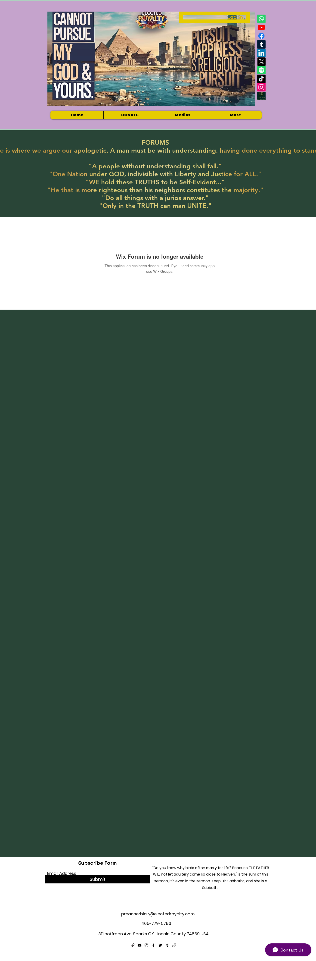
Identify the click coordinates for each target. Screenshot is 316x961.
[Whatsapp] (261, 19)
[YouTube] (139, 945)
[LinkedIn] (261, 53)
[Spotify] (261, 70)
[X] (261, 61)
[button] (182, 115)
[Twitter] (160, 945)
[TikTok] (261, 79)
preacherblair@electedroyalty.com (158, 914)
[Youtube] (261, 27)
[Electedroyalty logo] (261, 96)
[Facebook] (261, 36)
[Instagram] (261, 87)
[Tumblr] (261, 44)
